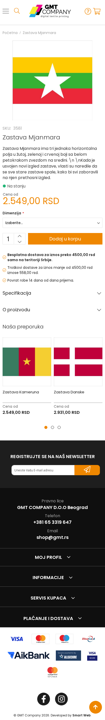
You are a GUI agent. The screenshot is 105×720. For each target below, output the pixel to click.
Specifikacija (17, 293)
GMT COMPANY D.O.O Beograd (52, 507)
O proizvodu (16, 309)
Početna (10, 32)
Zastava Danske (69, 392)
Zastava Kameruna (21, 392)
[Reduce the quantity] (19, 241)
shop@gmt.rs (52, 537)
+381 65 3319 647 (52, 522)
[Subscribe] (87, 470)
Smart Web (81, 715)
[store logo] (47, 11)
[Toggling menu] (6, 11)
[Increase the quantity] (19, 236)
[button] (46, 427)
